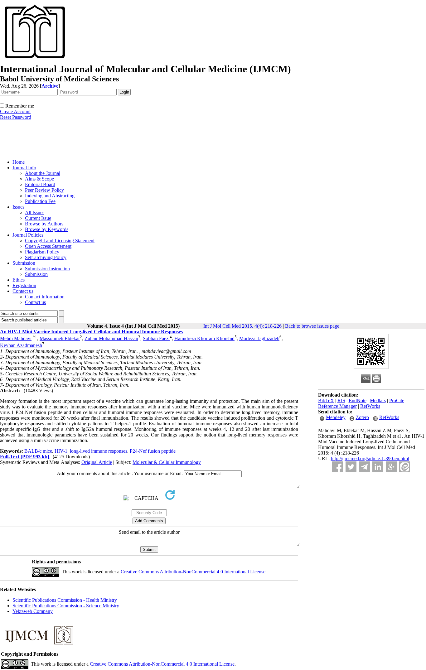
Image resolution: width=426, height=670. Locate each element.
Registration (24, 285)
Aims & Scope (39, 178)
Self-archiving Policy (45, 257)
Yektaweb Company (32, 611)
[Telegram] (364, 466)
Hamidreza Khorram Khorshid (204, 338)
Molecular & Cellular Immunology (167, 462)
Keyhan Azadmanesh (21, 345)
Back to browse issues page (312, 326)
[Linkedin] (377, 466)
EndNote (357, 400)
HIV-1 (61, 451)
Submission (23, 263)
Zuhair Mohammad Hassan (111, 338)
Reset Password (15, 117)
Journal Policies (27, 235)
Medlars (378, 400)
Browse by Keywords (46, 229)
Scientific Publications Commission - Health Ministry (64, 600)
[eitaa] (404, 466)
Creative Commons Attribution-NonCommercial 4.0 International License (193, 571)
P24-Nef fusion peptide (153, 451)
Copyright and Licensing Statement (59, 240)
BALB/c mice (38, 451)
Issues (18, 207)
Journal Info (24, 167)
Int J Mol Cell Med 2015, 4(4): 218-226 (242, 326)
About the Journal (42, 173)
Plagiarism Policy (42, 251)
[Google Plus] (391, 466)
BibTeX (326, 400)
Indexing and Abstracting (50, 195)
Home (18, 162)
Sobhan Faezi (156, 338)
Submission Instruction (47, 268)
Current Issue (38, 218)
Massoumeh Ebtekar (60, 338)
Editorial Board (40, 184)
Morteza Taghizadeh (259, 338)
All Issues (34, 212)
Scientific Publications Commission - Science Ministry (65, 605)
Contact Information (45, 296)
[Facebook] (337, 466)
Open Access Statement (48, 246)
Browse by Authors (44, 223)
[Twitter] (351, 466)
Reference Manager (337, 406)
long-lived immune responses (98, 451)
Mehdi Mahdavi (15, 338)
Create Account (15, 111)
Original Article (96, 462)
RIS (341, 400)
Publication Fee (40, 201)
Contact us (22, 291)
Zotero (362, 417)
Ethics (18, 279)
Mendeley (336, 417)
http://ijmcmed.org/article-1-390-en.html (370, 458)
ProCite (396, 400)
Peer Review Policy (44, 190)
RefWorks (370, 406)
